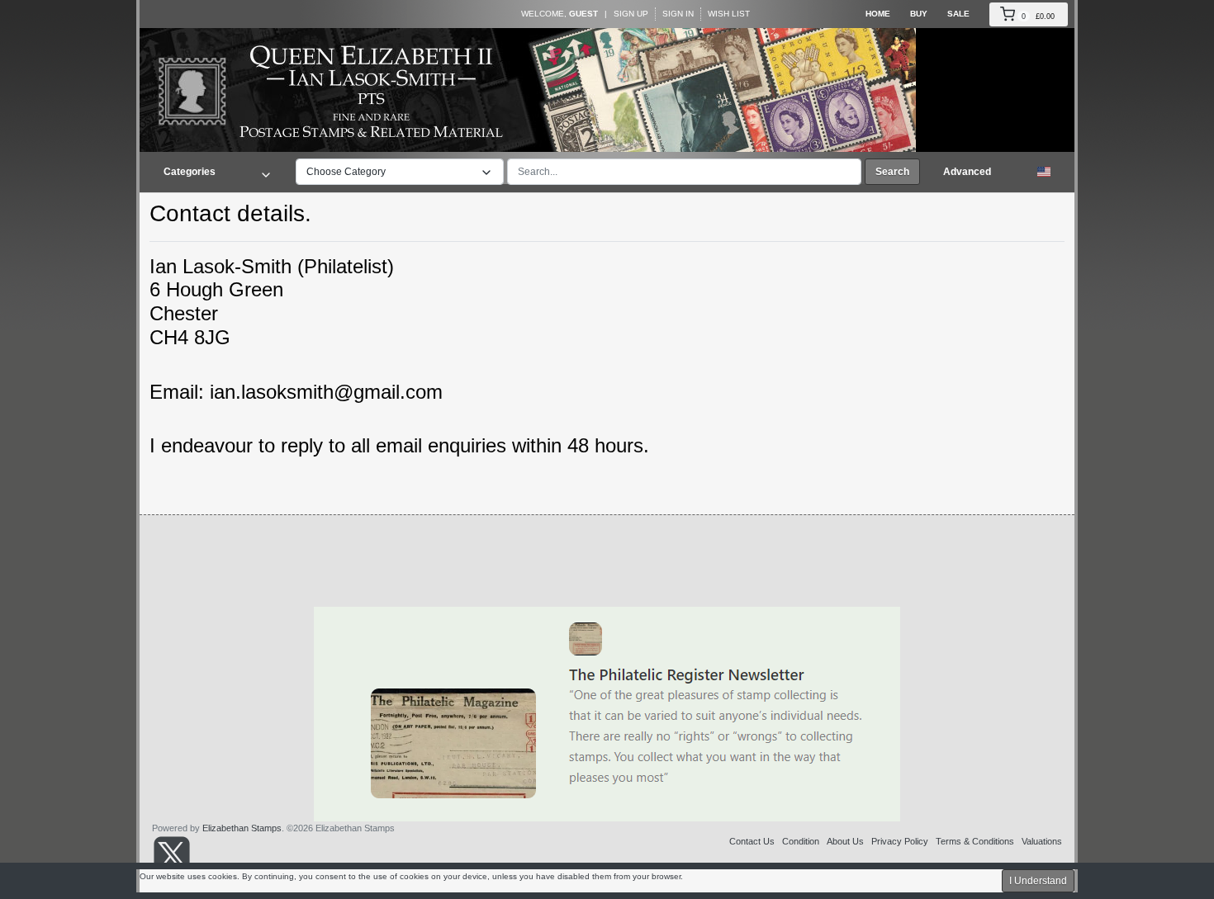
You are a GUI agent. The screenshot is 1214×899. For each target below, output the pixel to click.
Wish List (729, 13)
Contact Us (752, 841)
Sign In (678, 13)
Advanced (967, 171)
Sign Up (631, 13)
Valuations (1042, 841)
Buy (918, 13)
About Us (845, 841)
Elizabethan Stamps (242, 828)
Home (877, 13)
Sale (958, 13)
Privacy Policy (899, 841)
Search (892, 171)
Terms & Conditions (975, 841)
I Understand (1038, 881)
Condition (800, 841)
